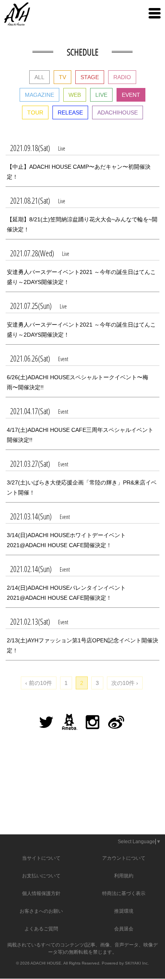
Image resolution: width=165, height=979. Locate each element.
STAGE (89, 77)
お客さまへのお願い (41, 911)
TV (62, 77)
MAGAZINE (39, 95)
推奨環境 (123, 911)
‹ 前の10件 (38, 683)
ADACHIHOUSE (117, 112)
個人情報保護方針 (41, 893)
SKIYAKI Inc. (137, 963)
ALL (39, 77)
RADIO (122, 77)
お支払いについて (41, 876)
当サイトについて (41, 858)
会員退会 (123, 929)
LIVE (101, 95)
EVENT (131, 95)
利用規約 (123, 876)
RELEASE (70, 112)
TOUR (35, 112)
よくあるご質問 (41, 929)
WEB (74, 95)
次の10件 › (124, 683)
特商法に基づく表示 (123, 893)
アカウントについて (123, 858)
